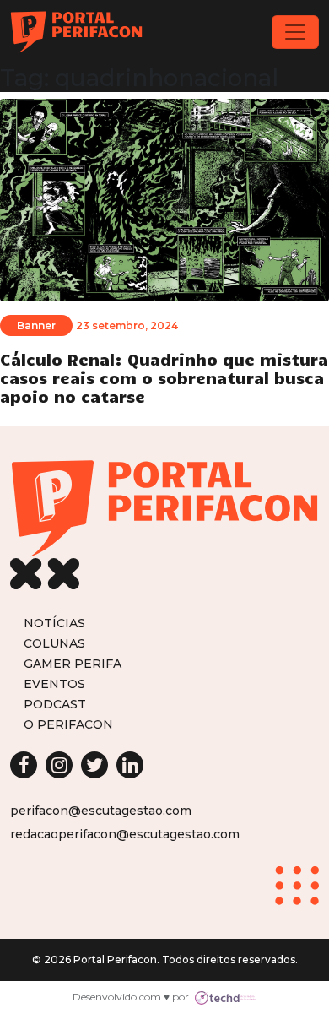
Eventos (54, 683)
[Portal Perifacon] (76, 32)
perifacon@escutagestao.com (100, 810)
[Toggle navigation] (295, 32)
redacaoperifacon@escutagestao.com (125, 834)
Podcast (55, 704)
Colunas (54, 643)
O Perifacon (68, 724)
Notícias (54, 622)
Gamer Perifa (72, 663)
